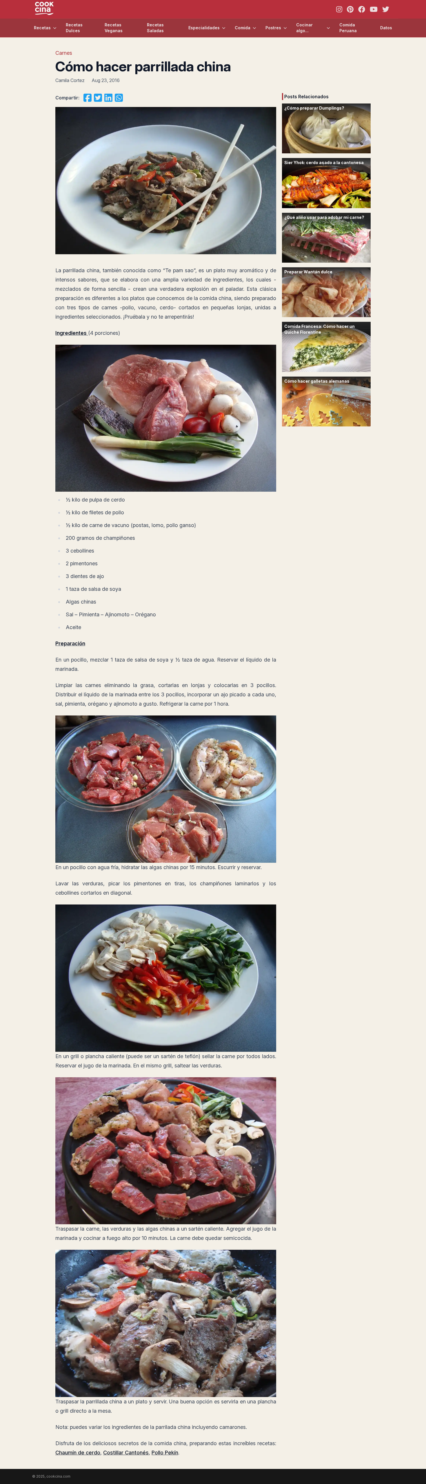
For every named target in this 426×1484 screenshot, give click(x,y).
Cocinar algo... (304, 27)
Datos (386, 27)
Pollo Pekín (165, 1453)
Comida (242, 27)
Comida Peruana (348, 27)
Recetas (42, 27)
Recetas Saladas (155, 27)
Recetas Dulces (74, 27)
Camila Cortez (70, 80)
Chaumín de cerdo (77, 1453)
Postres (273, 27)
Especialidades (204, 27)
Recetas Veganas (114, 27)
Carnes (63, 53)
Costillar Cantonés (126, 1453)
